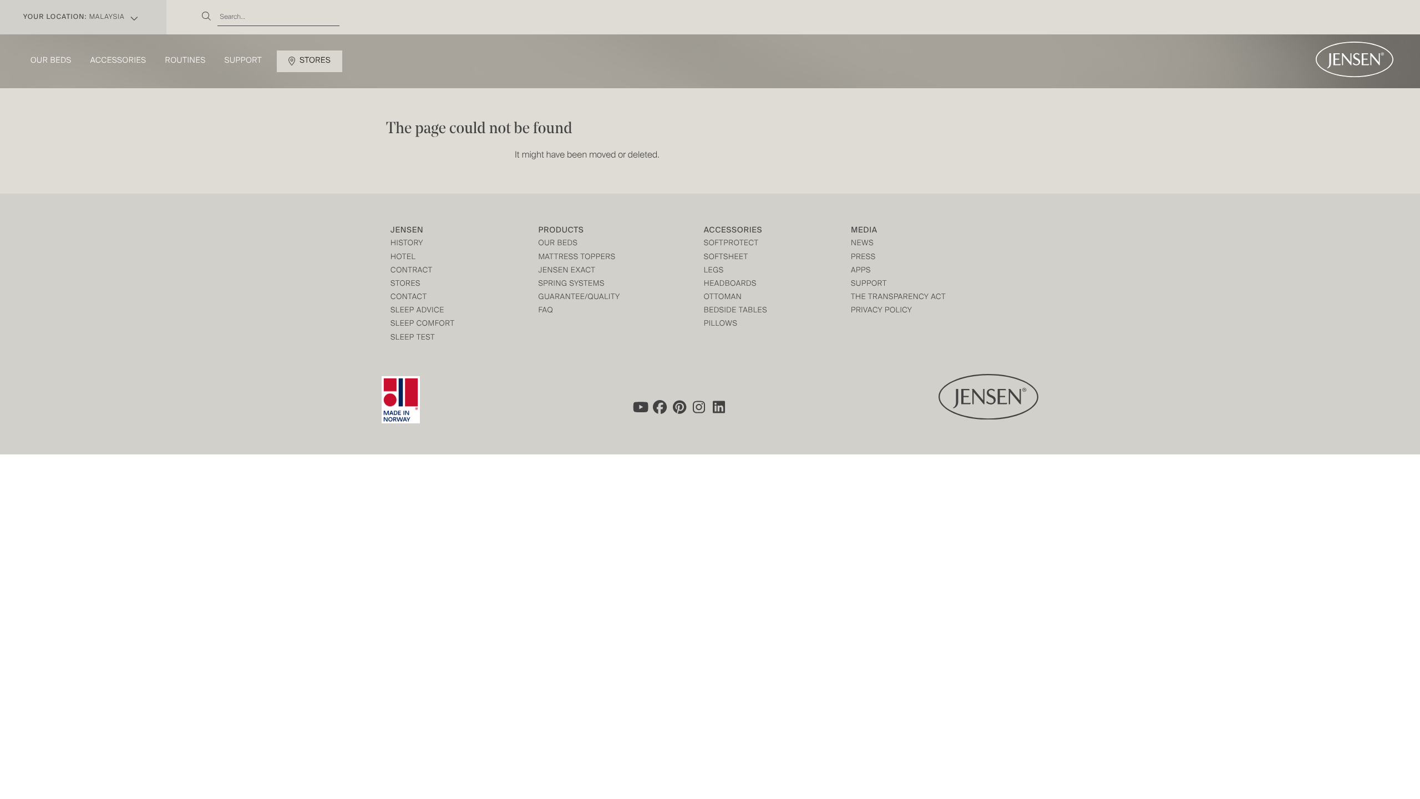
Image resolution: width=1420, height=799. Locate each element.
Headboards (730, 284)
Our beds (51, 61)
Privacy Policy (881, 311)
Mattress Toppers (576, 257)
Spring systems (571, 284)
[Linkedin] (719, 406)
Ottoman (723, 297)
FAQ (545, 311)
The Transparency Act (898, 297)
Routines (185, 61)
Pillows (721, 324)
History (406, 243)
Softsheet (726, 257)
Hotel (402, 257)
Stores (315, 61)
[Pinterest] (679, 406)
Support (243, 61)
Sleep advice (417, 311)
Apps (861, 271)
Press (863, 257)
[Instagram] (699, 406)
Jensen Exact (566, 271)
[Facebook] (659, 406)
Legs (714, 271)
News (862, 243)
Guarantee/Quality (579, 297)
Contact (408, 297)
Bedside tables (735, 311)
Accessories (118, 61)
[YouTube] (639, 406)
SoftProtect (731, 243)
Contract (411, 271)
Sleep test (412, 338)
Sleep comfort (422, 324)
